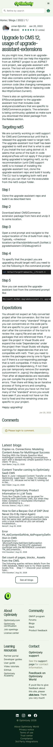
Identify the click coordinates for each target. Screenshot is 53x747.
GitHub (7, 670)
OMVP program (37, 616)
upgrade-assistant (32, 65)
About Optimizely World (26, 726)
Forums (32, 619)
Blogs (12, 20)
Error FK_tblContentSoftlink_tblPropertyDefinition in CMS (26, 535)
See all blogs (26, 580)
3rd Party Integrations (26, 741)
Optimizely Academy (9, 674)
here (28, 199)
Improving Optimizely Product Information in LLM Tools (20, 492)
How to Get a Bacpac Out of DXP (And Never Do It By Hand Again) (25, 512)
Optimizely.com (12, 620)
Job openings (11, 629)
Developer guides (13, 659)
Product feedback (38, 630)
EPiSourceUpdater (12, 99)
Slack (31, 626)
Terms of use (26, 732)
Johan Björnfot (18, 26)
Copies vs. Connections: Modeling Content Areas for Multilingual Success (26, 451)
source (6, 68)
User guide (9, 662)
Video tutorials (11, 666)
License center (11, 633)
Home (3, 20)
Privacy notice (26, 729)
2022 (21, 20)
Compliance (26, 738)
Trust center (26, 735)
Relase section (15, 119)
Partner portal (11, 655)
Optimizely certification (10, 624)
